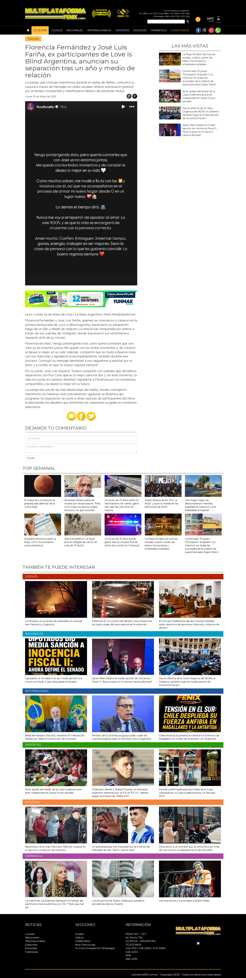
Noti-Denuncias (85, 944)
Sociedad (140, 30)
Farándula (159, 30)
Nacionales (75, 30)
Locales (57, 30)
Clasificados (180, 30)
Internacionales (99, 30)
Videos (79, 937)
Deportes (122, 30)
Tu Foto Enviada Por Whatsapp (95, 948)
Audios (79, 934)
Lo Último (40, 30)
